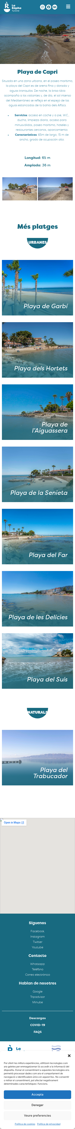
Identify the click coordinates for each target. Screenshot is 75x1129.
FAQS (38, 1032)
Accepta (37, 1094)
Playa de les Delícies (37, 618)
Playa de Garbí (45, 307)
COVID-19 (37, 1025)
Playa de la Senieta (38, 493)
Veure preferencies (37, 1115)
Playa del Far (47, 555)
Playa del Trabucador (50, 773)
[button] (69, 1056)
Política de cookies (25, 1123)
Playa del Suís (47, 680)
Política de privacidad (48, 1123)
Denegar (37, 1105)
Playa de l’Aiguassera (49, 428)
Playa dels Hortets (40, 369)
